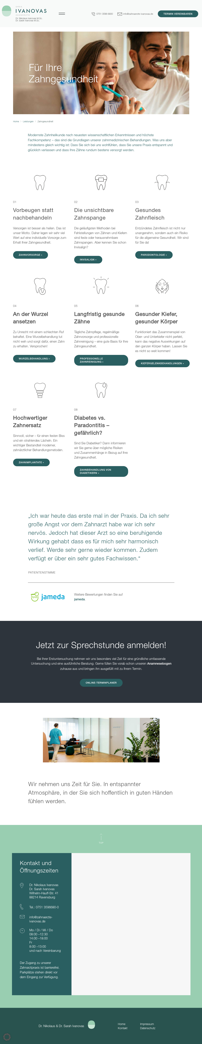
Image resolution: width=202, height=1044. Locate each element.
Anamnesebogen (159, 664)
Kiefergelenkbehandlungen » (162, 363)
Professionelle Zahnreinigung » (92, 360)
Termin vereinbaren (178, 14)
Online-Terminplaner (101, 683)
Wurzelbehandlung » (34, 359)
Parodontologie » (154, 255)
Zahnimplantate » (31, 463)
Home (16, 121)
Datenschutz (147, 1028)
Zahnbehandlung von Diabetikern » (95, 471)
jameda (79, 599)
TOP (101, 842)
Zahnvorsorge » (30, 255)
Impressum (147, 1024)
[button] (7, 1037)
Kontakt (122, 1028)
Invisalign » (88, 260)
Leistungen (28, 121)
